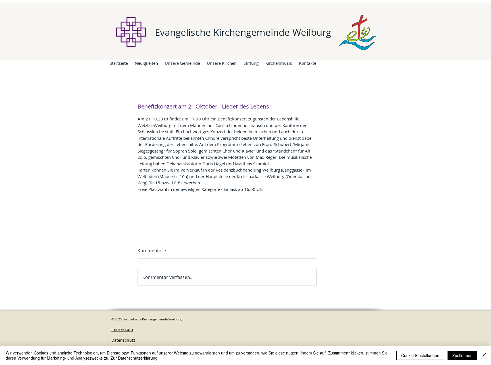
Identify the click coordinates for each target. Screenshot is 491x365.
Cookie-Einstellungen (420, 355)
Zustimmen (462, 355)
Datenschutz (123, 340)
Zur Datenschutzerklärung (134, 358)
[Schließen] (484, 355)
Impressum (122, 329)
